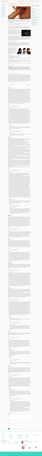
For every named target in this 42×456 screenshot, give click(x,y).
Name (8, 420)
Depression (11, 435)
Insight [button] (27, 1)
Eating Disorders (11, 438)
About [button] (36, 1)
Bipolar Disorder (11, 434)
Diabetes (11, 436)
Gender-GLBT (19, 434)
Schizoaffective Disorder (36, 435)
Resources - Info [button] (23, 1)
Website (9, 425)
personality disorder (17, 43)
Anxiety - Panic (3, 438)
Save (8, 428)
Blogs (29, 1)
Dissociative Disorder (12, 437)
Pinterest (9, 63)
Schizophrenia (26, 436)
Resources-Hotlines (10, 443)
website (20, 62)
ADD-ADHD (3, 435)
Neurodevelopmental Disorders (20, 435)
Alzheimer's (3, 437)
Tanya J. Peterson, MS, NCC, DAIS (16, 5)
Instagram (18, 81)
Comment (9, 414)
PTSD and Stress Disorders (28, 434)
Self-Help (26, 437)
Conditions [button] (19, 1)
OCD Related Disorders (20, 436)
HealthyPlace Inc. (16, 455)
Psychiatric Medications (4, 442)
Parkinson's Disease (19, 437)
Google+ (22, 62)
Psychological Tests (32, 1)
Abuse (2, 434)
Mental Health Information (9, 442)
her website (12, 81)
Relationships (26, 435)
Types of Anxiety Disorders (4, 10)
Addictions (3, 436)
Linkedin (29, 62)
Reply (8, 104)
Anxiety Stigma (2, 15)
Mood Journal (15, 443)
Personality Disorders (19, 438)
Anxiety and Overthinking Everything (36, 9)
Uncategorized (2, 11)
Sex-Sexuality (34, 434)
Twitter (27, 62)
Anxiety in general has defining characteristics (13, 23)
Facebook (24, 62)
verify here (30, 442)
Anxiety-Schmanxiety (34, 10)
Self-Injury (26, 438)
